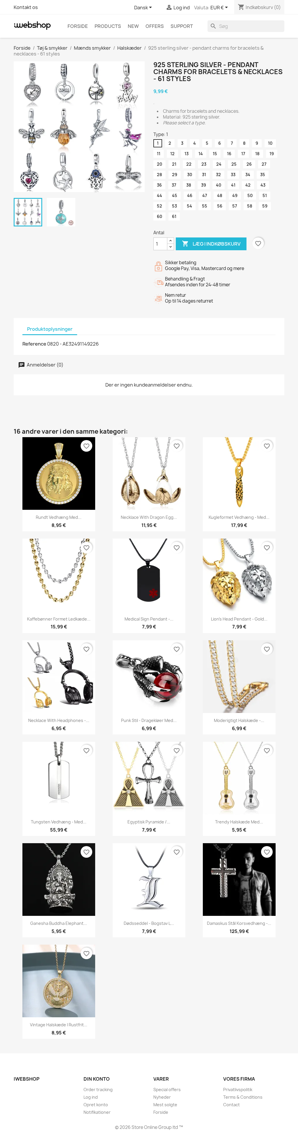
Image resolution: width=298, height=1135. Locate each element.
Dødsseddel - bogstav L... (149, 923)
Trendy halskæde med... (239, 822)
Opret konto (96, 1104)
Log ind (91, 1097)
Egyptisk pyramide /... (148, 822)
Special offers (167, 1089)
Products (108, 26)
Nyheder (162, 1097)
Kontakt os (26, 7)
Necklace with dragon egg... (149, 517)
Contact (231, 1104)
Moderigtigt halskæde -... (239, 720)
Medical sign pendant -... (149, 619)
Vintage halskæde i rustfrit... (58, 1024)
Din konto (97, 1079)
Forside (78, 26)
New (133, 26)
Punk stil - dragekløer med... (149, 720)
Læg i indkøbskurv (211, 243)
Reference (34, 344)
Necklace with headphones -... (58, 720)
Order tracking (98, 1089)
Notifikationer (97, 1112)
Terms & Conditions (242, 1097)
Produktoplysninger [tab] (49, 329)
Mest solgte (165, 1104)
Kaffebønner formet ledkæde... (59, 619)
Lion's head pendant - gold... (239, 619)
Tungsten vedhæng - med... (58, 822)
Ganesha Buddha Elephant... (58, 923)
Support (182, 26)
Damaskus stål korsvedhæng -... (239, 923)
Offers (155, 26)
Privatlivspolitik (237, 1089)
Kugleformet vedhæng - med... (239, 517)
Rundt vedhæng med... (58, 517)
